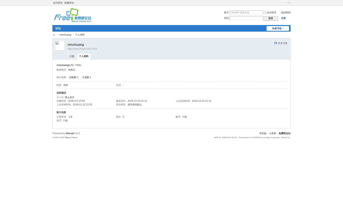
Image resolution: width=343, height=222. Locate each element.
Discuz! (70, 133)
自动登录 (271, 12)
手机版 (262, 133)
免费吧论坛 (54, 35)
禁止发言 (69, 97)
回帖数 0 (73, 77)
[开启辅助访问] (285, 3)
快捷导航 (277, 28)
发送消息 (282, 43)
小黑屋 (272, 133)
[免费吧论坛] (72, 20)
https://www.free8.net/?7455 (82, 49)
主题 (71, 56)
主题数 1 (86, 77)
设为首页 (58, 2)
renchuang (65, 34)
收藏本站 (69, 2)
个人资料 (84, 56)
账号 (226, 12)
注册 (283, 18)
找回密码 (286, 12)
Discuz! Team (71, 137)
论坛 (58, 28)
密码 (226, 18)
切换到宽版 (289, 3)
